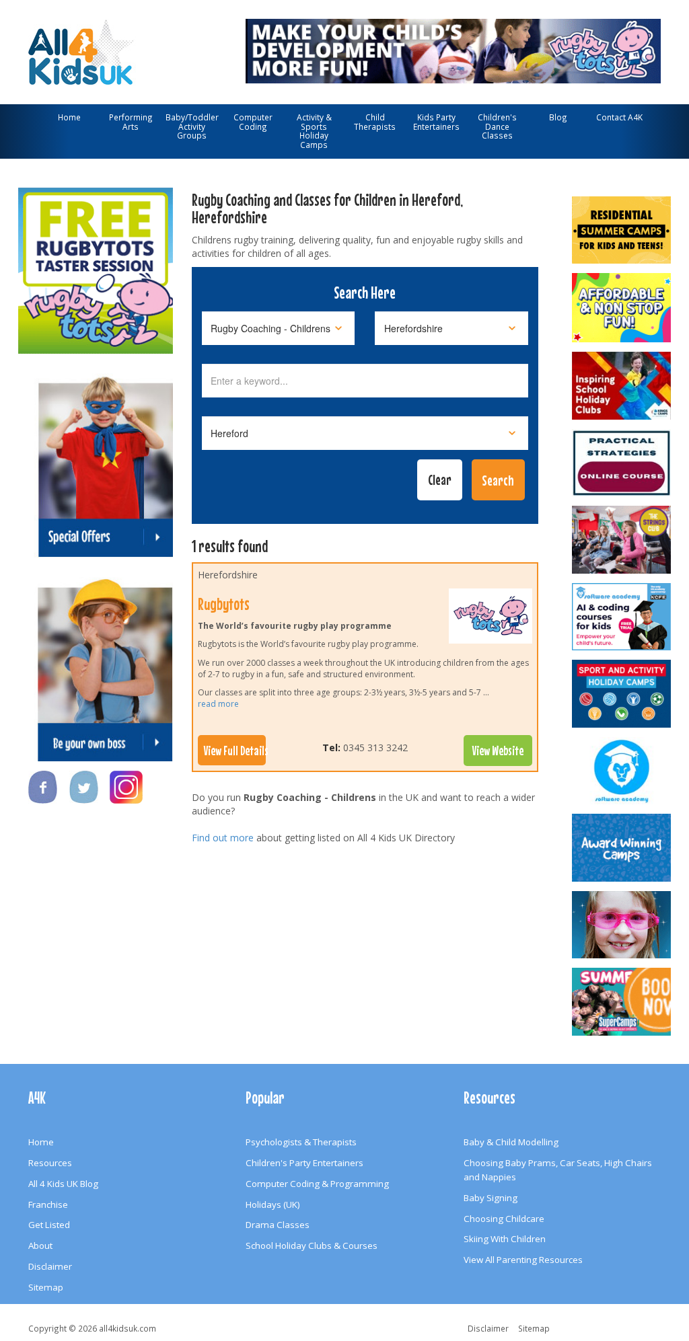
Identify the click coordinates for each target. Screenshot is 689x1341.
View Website (497, 750)
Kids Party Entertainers (436, 122)
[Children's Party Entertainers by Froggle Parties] (621, 925)
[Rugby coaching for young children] (490, 619)
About (40, 1245)
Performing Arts (131, 122)
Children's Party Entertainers (304, 1163)
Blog (558, 117)
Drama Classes (278, 1225)
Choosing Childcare (504, 1219)
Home (69, 117)
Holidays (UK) (273, 1204)
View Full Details (235, 750)
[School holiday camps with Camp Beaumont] (621, 848)
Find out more (223, 837)
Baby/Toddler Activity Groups (192, 126)
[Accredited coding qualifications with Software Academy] (621, 617)
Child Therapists (375, 122)
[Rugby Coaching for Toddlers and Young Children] (95, 263)
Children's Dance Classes (497, 126)
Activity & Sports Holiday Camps (314, 131)
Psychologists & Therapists (301, 1142)
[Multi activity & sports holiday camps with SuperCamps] (621, 1002)
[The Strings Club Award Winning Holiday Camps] (621, 540)
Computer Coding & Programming (317, 1184)
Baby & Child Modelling (511, 1142)
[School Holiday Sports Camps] (621, 386)
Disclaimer (50, 1266)
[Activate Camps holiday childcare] (621, 694)
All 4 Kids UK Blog (63, 1184)
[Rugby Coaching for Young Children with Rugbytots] (453, 49)
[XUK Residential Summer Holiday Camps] (621, 230)
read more (218, 704)
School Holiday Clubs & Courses (311, 1245)
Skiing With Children (505, 1239)
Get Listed (49, 1225)
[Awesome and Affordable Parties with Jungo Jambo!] (621, 307)
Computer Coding (253, 122)
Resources (50, 1163)
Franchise (48, 1204)
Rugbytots (224, 604)
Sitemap (45, 1287)
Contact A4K (619, 117)
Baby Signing (490, 1198)
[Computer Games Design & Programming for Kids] (621, 771)
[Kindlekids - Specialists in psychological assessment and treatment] (621, 463)
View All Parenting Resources (523, 1260)
